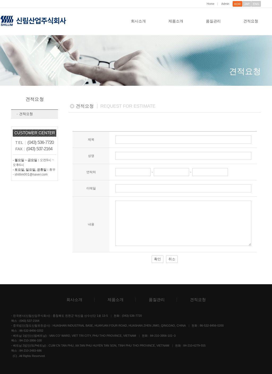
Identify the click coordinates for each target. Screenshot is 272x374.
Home (210, 3)
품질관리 (213, 21)
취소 (171, 259)
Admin (225, 3)
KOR (237, 4)
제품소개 (175, 21)
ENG (256, 4)
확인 (157, 259)
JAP (246, 4)
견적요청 (250, 21)
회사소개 (138, 21)
